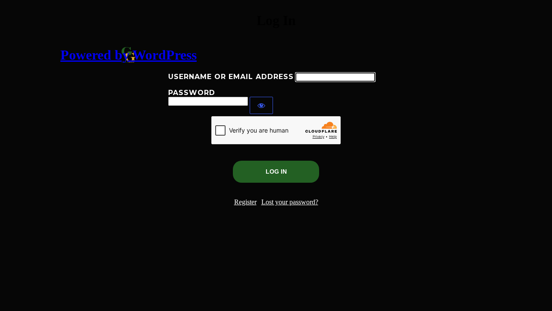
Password (191, 93)
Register (245, 202)
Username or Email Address (231, 77)
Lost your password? (289, 202)
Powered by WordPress (128, 55)
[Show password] (261, 105)
